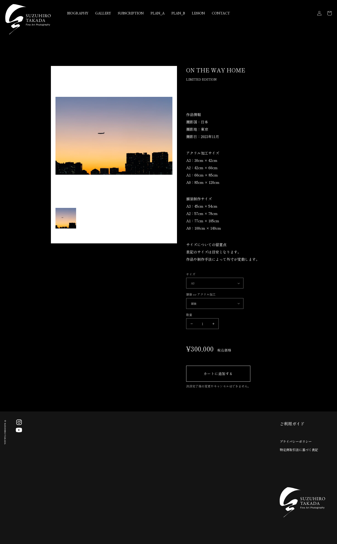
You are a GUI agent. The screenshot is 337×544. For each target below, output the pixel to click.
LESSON (198, 13)
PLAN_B (178, 13)
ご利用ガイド (292, 424)
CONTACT (221, 13)
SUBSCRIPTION (131, 13)
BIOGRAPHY (77, 13)
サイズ (190, 274)
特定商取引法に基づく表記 (299, 449)
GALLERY (103, 13)
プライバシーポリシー (296, 441)
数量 (189, 315)
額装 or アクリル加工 (201, 294)
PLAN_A (158, 13)
